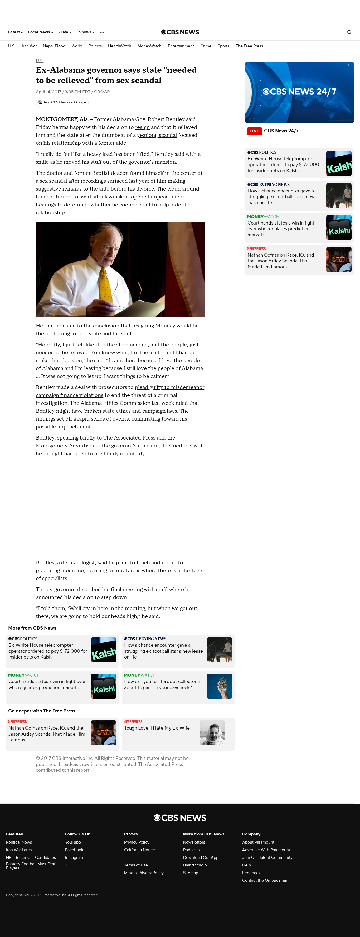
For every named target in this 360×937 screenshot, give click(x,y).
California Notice (139, 850)
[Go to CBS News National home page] (180, 32)
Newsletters (194, 842)
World (77, 46)
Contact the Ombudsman (265, 880)
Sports (223, 46)
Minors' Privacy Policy (144, 873)
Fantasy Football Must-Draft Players (31, 866)
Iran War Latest (19, 850)
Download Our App (200, 857)
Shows (86, 32)
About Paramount (258, 842)
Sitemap (190, 873)
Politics (95, 46)
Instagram (74, 857)
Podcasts (191, 850)
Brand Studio (195, 865)
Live (65, 32)
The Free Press (249, 46)
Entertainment (181, 46)
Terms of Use (136, 865)
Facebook (74, 850)
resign (142, 127)
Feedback (251, 873)
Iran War (29, 46)
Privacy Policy (136, 842)
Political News (19, 842)
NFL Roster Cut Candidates (31, 857)
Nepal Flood (54, 46)
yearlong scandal (157, 135)
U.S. (12, 46)
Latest (14, 32)
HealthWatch (119, 46)
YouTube (73, 842)
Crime (205, 46)
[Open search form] (349, 32)
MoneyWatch (150, 46)
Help (246, 865)
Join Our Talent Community (267, 857)
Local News (39, 32)
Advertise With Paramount (266, 850)
